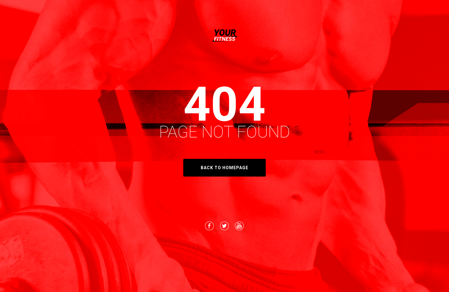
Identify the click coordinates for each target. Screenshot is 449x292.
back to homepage (224, 167)
